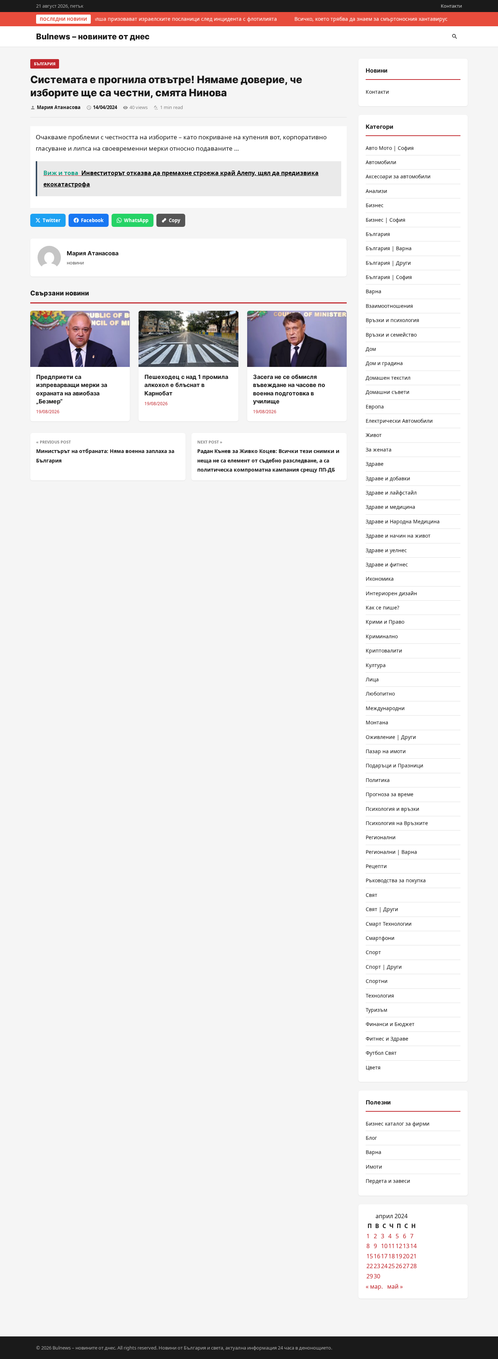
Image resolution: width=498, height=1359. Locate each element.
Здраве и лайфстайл (391, 492)
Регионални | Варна (391, 851)
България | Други (388, 262)
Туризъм (376, 1009)
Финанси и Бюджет (390, 1024)
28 (413, 1266)
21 (413, 1256)
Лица (372, 679)
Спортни (377, 980)
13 (406, 1246)
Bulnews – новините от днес (92, 36)
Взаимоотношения (389, 305)
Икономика (380, 578)
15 (369, 1256)
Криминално (382, 636)
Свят (371, 894)
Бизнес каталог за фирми (397, 1123)
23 (377, 1266)
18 (391, 1256)
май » (395, 1286)
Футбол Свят (381, 1052)
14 (413, 1246)
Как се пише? (382, 607)
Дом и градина (384, 363)
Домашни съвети (387, 391)
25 (391, 1266)
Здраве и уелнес (386, 550)
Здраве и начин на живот (398, 535)
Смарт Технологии (389, 923)
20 (406, 1256)
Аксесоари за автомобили (398, 176)
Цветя (373, 1067)
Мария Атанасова (59, 107)
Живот (374, 434)
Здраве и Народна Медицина (403, 521)
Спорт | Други (384, 966)
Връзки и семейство (391, 334)
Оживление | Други (391, 736)
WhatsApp (136, 220)
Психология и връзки (392, 808)
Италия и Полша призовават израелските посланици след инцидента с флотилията (169, 18)
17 (384, 1256)
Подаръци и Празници (394, 765)
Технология (380, 995)
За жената (379, 449)
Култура (376, 665)
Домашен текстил (388, 377)
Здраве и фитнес (387, 564)
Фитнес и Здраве (387, 1038)
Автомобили (381, 162)
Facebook (92, 220)
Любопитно (380, 693)
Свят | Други (382, 909)
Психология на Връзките (397, 823)
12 (399, 1246)
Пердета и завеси (388, 1180)
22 (369, 1266)
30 (377, 1276)
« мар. (374, 1286)
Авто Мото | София (390, 147)
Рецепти (376, 866)
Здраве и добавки (388, 478)
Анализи (376, 190)
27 (406, 1266)
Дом (371, 348)
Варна (373, 291)
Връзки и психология (392, 320)
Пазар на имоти (386, 751)
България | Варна (389, 248)
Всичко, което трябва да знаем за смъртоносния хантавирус (369, 18)
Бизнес (375, 205)
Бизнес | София (385, 219)
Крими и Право (385, 621)
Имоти (374, 1166)
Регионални (381, 837)
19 (399, 1256)
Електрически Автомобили (399, 420)
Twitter (52, 220)
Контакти (451, 6)
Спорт (373, 952)
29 (369, 1276)
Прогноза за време (389, 794)
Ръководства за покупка (396, 880)
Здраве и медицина (390, 506)
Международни (385, 708)
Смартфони (380, 937)
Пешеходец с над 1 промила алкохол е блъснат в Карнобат (186, 385)
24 (384, 1266)
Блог (371, 1137)
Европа (375, 406)
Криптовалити (384, 650)
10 (384, 1246)
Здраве (375, 463)
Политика (378, 780)
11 (391, 1246)
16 (377, 1256)
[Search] (454, 36)
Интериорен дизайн (391, 593)
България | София (389, 277)
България (44, 63)
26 (399, 1266)
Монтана (377, 722)
